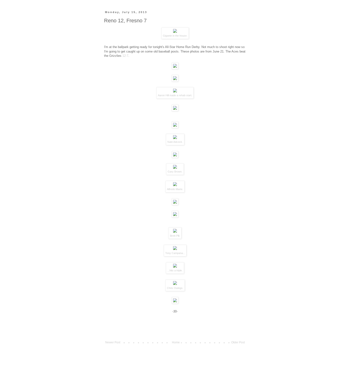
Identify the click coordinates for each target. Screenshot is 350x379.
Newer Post (112, 342)
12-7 (125, 56)
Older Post (238, 342)
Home (176, 342)
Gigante (167, 35)
